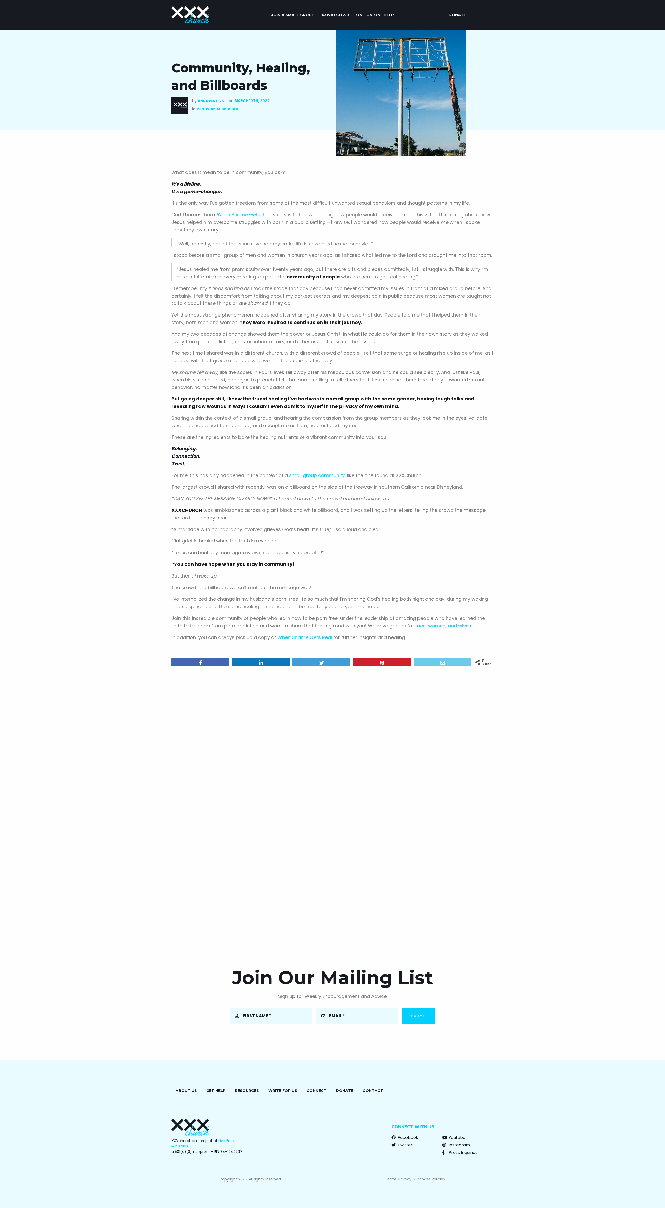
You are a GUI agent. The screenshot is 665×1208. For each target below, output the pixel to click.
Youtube (457, 1137)
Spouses (230, 108)
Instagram (459, 1145)
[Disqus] (332, 737)
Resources (247, 1090)
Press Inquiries (462, 1152)
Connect (317, 1090)
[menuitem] (292, 14)
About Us (186, 1090)
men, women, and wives (443, 625)
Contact (373, 1090)
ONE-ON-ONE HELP (375, 14)
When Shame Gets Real (244, 214)
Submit (419, 1016)
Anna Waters (211, 100)
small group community (317, 475)
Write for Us (282, 1090)
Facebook (407, 1137)
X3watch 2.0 (335, 14)
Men (200, 108)
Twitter (405, 1145)
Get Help (215, 1090)
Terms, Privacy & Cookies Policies (415, 1179)
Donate (457, 14)
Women (213, 108)
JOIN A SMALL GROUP (292, 14)
